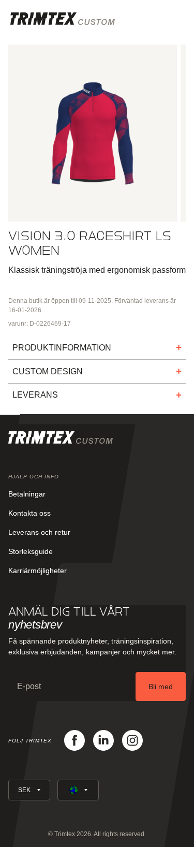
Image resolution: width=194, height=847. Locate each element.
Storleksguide (30, 551)
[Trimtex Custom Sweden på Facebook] (74, 740)
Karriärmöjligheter (37, 570)
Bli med (160, 686)
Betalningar (27, 494)
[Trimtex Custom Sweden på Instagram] (132, 740)
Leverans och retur (39, 532)
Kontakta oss (29, 513)
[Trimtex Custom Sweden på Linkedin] (103, 740)
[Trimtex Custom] (62, 18)
